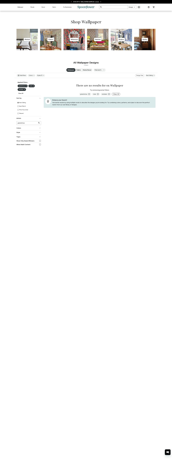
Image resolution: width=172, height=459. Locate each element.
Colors (32, 75)
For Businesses (67, 7)
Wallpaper (20, 7)
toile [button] (96, 94)
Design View (139, 75)
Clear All (20, 93)
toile (32, 86)
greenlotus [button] (85, 94)
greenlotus (23, 86)
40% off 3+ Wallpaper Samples (84, 2)
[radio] (18, 102)
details (97, 2)
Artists (28, 118)
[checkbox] (40, 141)
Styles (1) (41, 75)
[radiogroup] (28, 108)
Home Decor (87, 70)
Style (28, 132)
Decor (43, 7)
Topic (28, 137)
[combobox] (131, 7)
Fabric (54, 7)
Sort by (28, 98)
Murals (32, 7)
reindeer (22, 89)
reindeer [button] (106, 94)
